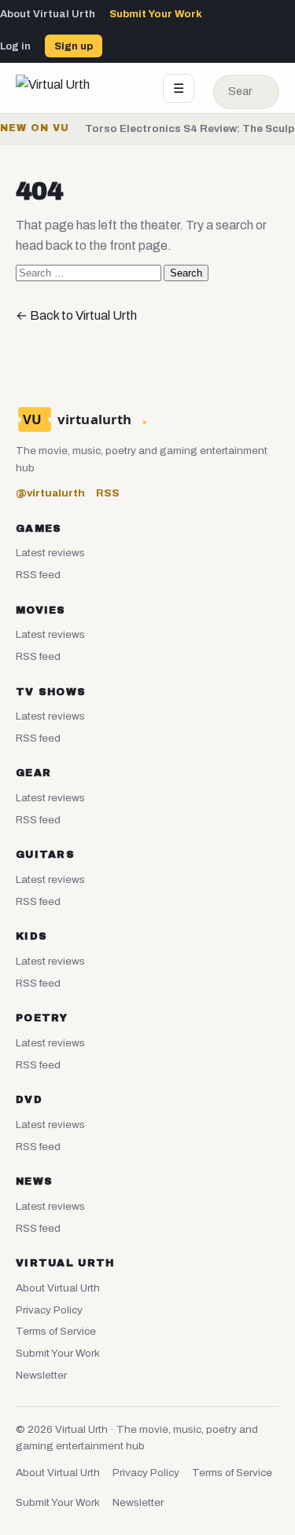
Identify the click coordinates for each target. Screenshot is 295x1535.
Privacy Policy (49, 1310)
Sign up (73, 46)
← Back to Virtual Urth (76, 315)
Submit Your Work (155, 14)
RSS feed (38, 575)
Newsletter (41, 1375)
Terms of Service (56, 1331)
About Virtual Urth (47, 14)
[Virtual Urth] (80, 88)
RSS (108, 493)
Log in (15, 46)
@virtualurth (50, 493)
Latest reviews (50, 553)
